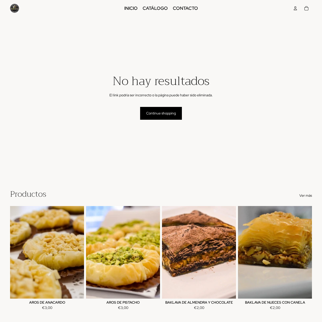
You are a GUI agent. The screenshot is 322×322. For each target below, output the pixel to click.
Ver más (305, 195)
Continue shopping (161, 113)
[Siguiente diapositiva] (304, 252)
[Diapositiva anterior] (245, 252)
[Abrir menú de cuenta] (295, 8)
